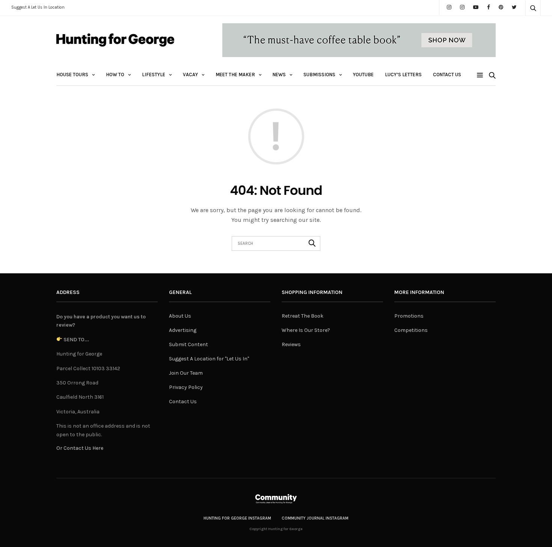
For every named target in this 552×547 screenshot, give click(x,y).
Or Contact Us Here (79, 448)
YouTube (363, 74)
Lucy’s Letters (403, 74)
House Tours (72, 74)
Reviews (291, 344)
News (279, 74)
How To (115, 74)
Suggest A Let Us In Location (38, 7)
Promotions (409, 316)
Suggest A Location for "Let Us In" (209, 359)
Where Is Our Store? (306, 330)
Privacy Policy (186, 387)
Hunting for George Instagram (237, 518)
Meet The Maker (235, 74)
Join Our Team (186, 373)
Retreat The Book (302, 316)
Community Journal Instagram (315, 518)
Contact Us (447, 74)
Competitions (411, 330)
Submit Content (188, 344)
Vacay (190, 74)
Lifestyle (153, 74)
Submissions (319, 74)
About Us (180, 316)
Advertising (182, 330)
